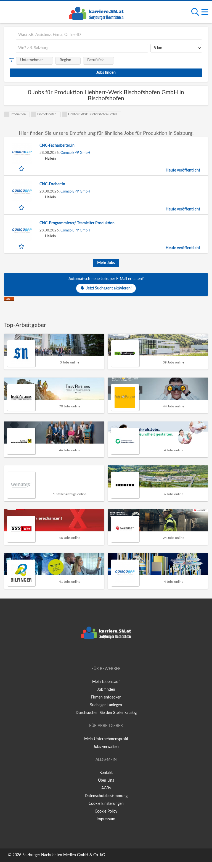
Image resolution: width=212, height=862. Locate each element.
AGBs (106, 788)
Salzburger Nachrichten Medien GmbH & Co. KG (63, 855)
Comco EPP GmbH (75, 152)
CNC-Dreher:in (52, 184)
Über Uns (106, 780)
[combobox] (109, 35)
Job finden (106, 690)
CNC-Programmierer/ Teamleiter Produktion (77, 223)
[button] (13, 60)
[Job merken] (21, 168)
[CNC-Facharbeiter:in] (22, 153)
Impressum (106, 819)
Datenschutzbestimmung (106, 796)
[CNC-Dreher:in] (22, 191)
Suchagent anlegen (106, 705)
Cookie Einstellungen (106, 804)
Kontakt (106, 773)
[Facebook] (98, 653)
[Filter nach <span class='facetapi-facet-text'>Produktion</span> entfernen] (6, 114)
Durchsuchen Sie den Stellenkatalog (106, 713)
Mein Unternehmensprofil (106, 739)
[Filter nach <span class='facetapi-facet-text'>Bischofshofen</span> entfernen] (33, 114)
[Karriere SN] (96, 12)
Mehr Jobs (106, 263)
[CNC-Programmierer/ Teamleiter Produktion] (22, 230)
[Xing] (107, 653)
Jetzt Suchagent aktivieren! (109, 288)
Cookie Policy (106, 811)
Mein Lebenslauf (106, 682)
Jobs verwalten (106, 747)
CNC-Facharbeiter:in (57, 145)
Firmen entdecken (106, 697)
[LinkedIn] (115, 653)
